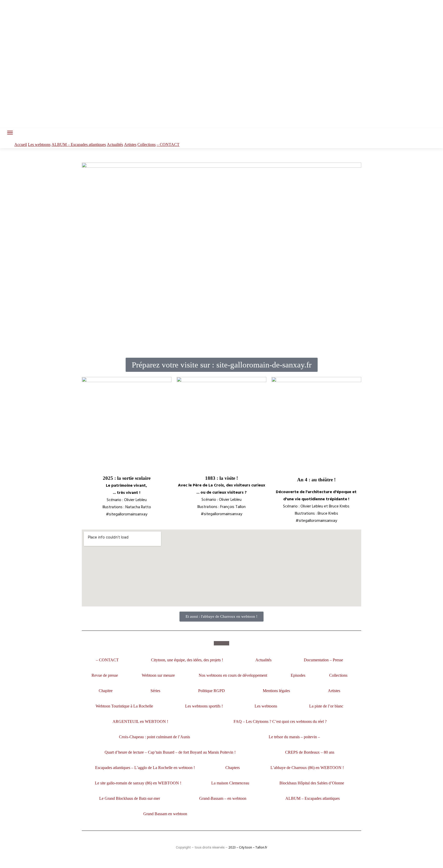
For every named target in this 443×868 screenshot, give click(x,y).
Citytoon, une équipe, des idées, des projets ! (187, 660)
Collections (146, 144)
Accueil (20, 144)
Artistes (130, 144)
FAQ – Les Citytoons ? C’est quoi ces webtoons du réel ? (280, 721)
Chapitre (106, 691)
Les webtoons (39, 144)
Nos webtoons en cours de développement (233, 675)
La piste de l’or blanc (326, 706)
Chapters (232, 767)
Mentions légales (276, 691)
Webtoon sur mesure (158, 675)
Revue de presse (105, 675)
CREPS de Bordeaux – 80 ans (309, 752)
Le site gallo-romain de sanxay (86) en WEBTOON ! (138, 783)
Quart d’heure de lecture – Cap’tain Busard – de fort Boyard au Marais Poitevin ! (170, 752)
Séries (155, 691)
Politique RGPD (211, 691)
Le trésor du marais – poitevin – (294, 737)
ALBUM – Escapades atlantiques (79, 144)
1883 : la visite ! (221, 478)
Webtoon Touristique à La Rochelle (124, 706)
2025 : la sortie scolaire (126, 478)
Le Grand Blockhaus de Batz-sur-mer (129, 798)
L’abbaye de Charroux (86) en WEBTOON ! (307, 767)
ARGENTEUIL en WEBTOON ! (140, 721)
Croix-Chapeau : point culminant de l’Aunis (154, 737)
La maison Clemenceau (230, 783)
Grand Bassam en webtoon (165, 814)
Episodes (298, 675)
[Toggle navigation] (10, 132)
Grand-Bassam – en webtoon (222, 798)
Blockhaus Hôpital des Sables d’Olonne (311, 783)
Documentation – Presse (323, 660)
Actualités (115, 144)
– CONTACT (168, 144)
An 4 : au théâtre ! (316, 479)
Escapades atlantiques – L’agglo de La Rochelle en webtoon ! (145, 767)
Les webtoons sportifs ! (204, 706)
